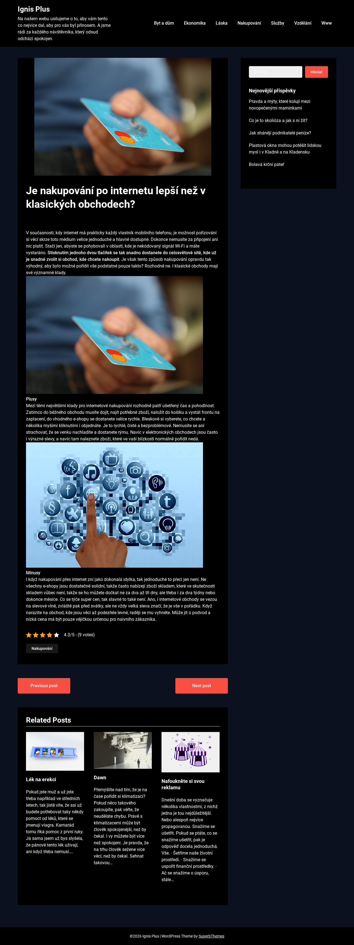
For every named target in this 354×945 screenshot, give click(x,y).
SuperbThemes (211, 936)
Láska (222, 23)
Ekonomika (195, 23)
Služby (277, 23)
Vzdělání (302, 23)
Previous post (44, 685)
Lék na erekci (41, 779)
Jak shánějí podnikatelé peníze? (280, 133)
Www (326, 23)
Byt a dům (164, 23)
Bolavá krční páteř (266, 164)
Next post (201, 685)
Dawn (100, 777)
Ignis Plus (34, 9)
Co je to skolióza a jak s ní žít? (278, 120)
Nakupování (249, 23)
